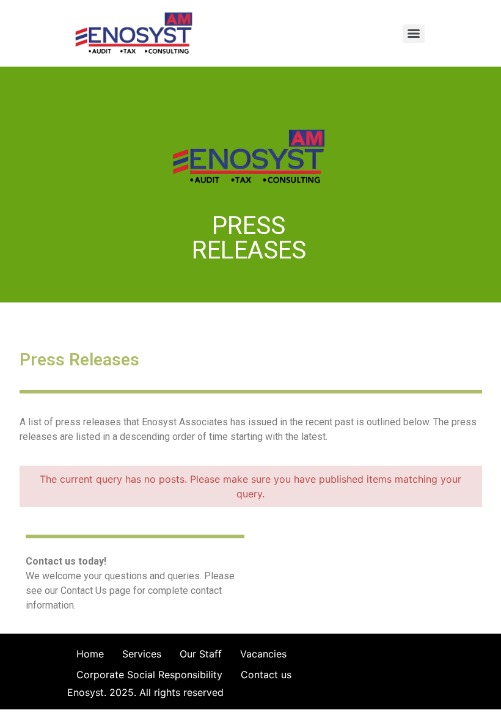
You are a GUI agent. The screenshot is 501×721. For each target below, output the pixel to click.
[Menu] (414, 33)
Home (90, 654)
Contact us (266, 674)
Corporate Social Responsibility (149, 674)
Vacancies (263, 654)
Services (141, 654)
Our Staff (201, 654)
